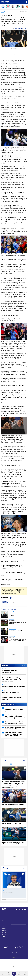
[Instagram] (22, 909)
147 (3, 732)
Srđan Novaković (8, 896)
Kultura (4, 926)
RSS (12, 937)
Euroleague (11, 637)
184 (3, 727)
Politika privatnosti (16, 934)
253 (3, 715)
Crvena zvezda (12, 628)
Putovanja (4, 924)
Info (3, 915)
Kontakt (13, 939)
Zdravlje (4, 922)
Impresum (13, 930)
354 (3, 708)
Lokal (3, 936)
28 (11, 597)
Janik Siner (24, 764)
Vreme (12, 921)
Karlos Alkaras (15, 764)
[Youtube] (25, 909)
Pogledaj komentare (5, 602)
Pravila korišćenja (15, 932)
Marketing (13, 928)
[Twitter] (19, 909)
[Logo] (5, 2)
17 (6, 637)
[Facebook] (16, 909)
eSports (4, 930)
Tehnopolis (4, 932)
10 (24, 790)
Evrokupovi (11, 620)
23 (6, 629)
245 (3, 721)
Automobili (4, 934)
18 (6, 612)
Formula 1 (6, 889)
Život (3, 921)
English (13, 919)
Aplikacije (13, 936)
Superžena (4, 928)
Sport (3, 917)
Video (12, 915)
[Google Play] (8, 947)
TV (11, 917)
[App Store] (19, 947)
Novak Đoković (6, 764)
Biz (3, 919)
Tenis (3, 11)
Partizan (11, 611)
